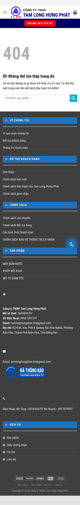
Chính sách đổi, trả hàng (17, 225)
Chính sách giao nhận (16, 193)
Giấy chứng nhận (17, 445)
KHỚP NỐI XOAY (12, 271)
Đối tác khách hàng (14, 140)
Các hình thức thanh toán (18, 232)
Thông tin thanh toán (15, 148)
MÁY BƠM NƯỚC (13, 264)
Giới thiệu (8, 172)
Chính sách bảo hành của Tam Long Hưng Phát (31, 186)
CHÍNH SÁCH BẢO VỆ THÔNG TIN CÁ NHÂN (29, 239)
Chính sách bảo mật (15, 179)
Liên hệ (11, 459)
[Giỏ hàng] (75, 12)
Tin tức (11, 452)
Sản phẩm (13, 437)
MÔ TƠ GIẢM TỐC (13, 278)
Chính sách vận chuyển (16, 218)
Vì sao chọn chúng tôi (16, 133)
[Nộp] (73, 98)
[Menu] (5, 12)
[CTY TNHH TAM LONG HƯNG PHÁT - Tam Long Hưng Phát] (40, 12)
